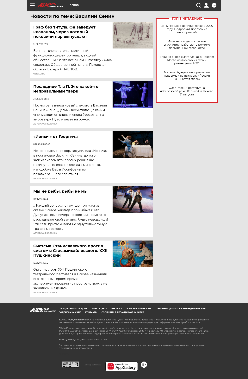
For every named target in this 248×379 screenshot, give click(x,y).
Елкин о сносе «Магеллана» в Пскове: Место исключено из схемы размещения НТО (187, 60)
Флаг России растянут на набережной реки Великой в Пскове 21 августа (187, 91)
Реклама (116, 308)
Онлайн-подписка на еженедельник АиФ (181, 308)
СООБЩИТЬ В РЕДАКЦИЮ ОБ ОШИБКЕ (123, 312)
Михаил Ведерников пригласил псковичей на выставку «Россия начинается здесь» (187, 76)
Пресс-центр (99, 308)
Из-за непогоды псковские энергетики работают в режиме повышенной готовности (187, 45)
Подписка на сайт (70, 312)
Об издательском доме (73, 308)
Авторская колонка (45, 124)
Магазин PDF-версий (139, 308)
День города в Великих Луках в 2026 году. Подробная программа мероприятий (187, 29)
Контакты (91, 312)
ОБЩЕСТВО (39, 74)
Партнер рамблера (92, 364)
